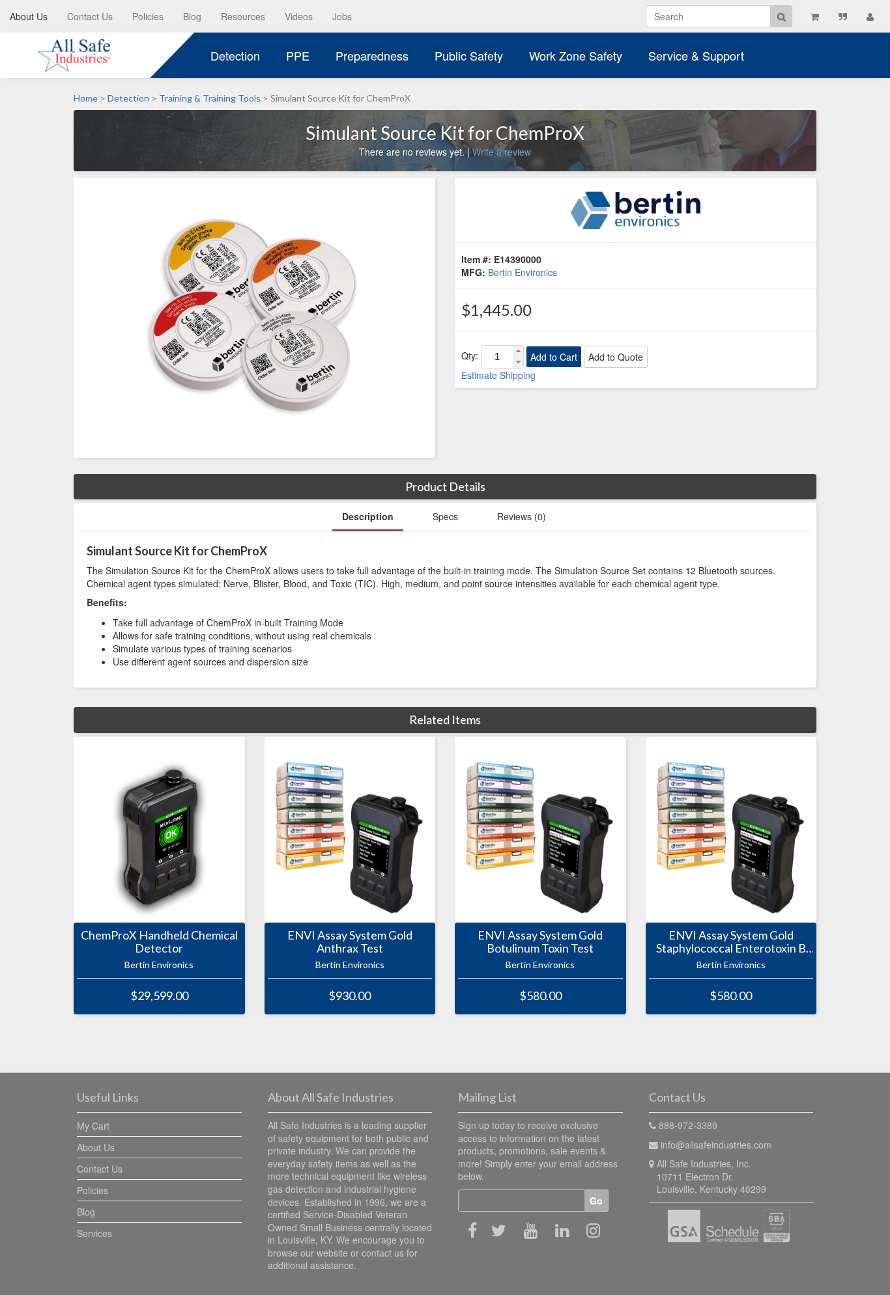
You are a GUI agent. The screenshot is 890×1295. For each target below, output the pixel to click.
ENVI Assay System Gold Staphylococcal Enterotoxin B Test (731, 942)
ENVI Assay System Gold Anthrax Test (349, 942)
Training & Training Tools (210, 98)
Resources (243, 16)
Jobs (342, 16)
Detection (235, 55)
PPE (297, 55)
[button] (518, 351)
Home (86, 98)
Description (368, 516)
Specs (445, 516)
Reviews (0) (521, 516)
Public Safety (469, 55)
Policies (148, 16)
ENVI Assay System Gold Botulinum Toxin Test (540, 942)
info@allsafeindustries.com (716, 1144)
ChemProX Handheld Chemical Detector (159, 942)
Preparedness (372, 55)
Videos (299, 16)
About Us (29, 16)
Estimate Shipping (498, 375)
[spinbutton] (497, 357)
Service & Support (696, 55)
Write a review (501, 151)
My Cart (93, 1125)
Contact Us (90, 16)
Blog (192, 16)
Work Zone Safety (575, 55)
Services (94, 1233)
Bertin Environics (522, 272)
